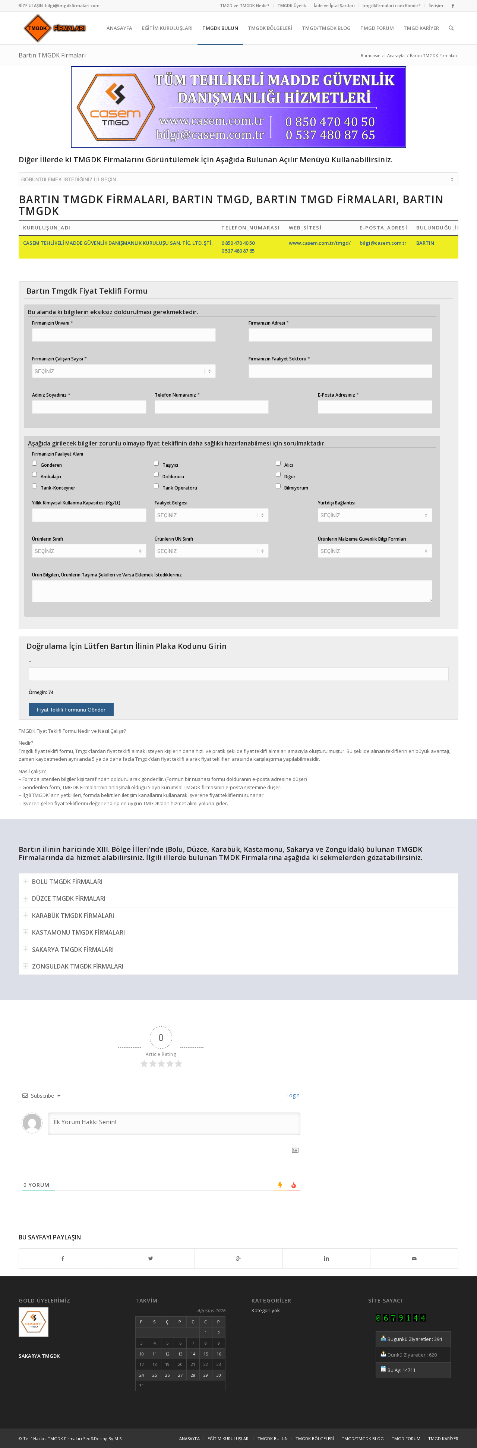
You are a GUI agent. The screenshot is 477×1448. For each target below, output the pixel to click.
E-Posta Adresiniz (338, 394)
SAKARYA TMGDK (39, 1355)
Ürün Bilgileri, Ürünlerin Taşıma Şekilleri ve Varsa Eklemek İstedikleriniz (107, 575)
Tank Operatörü (179, 488)
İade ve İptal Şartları (334, 5)
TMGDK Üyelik (291, 5)
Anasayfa (396, 55)
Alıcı (288, 465)
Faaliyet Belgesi (171, 503)
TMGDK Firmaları (65, 1438)
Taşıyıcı (170, 465)
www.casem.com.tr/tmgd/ (320, 243)
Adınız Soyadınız (51, 394)
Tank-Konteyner (58, 488)
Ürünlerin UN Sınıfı (174, 539)
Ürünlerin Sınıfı (47, 539)
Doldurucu (173, 476)
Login (292, 1095)
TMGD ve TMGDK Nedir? (244, 5)
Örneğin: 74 (41, 692)
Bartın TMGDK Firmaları (52, 55)
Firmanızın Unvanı (52, 322)
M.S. (118, 1438)
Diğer (290, 476)
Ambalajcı (51, 476)
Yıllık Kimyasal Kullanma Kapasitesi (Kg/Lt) (76, 503)
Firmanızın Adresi (269, 322)
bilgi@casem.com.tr (383, 243)
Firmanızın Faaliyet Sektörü (279, 358)
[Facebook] (452, 5)
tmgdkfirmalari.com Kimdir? (392, 5)
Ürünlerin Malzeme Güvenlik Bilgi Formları (362, 539)
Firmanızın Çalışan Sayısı (59, 358)
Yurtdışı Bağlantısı (337, 503)
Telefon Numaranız (177, 394)
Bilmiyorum (296, 488)
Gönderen (51, 465)
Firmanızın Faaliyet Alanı (57, 454)
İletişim (436, 5)
